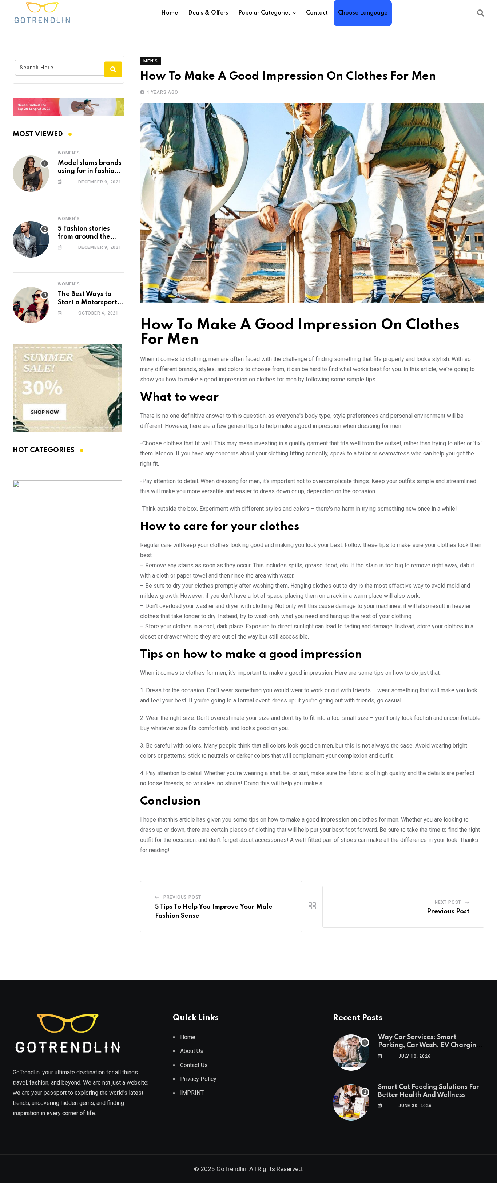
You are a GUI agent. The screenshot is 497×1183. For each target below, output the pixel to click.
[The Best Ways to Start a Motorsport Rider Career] (31, 305)
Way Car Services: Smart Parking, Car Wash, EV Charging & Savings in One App (429, 1045)
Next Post (448, 902)
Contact (317, 13)
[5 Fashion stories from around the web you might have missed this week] (31, 239)
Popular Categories (264, 13)
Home (169, 13)
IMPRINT (192, 1092)
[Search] (480, 13)
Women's (69, 152)
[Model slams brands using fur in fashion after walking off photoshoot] (31, 173)
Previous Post (182, 897)
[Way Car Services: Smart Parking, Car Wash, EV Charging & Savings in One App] (351, 1052)
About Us (191, 1051)
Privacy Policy (198, 1078)
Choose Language (362, 13)
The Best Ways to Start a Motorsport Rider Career (87, 302)
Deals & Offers (208, 13)
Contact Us (194, 1065)
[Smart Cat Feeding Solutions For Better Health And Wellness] (351, 1102)
